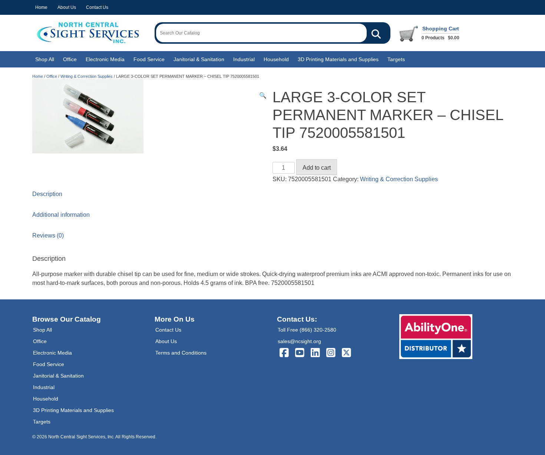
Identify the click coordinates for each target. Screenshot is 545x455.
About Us (66, 7)
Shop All (44, 59)
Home (41, 7)
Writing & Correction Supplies (86, 76)
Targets (396, 59)
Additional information (61, 215)
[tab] (272, 194)
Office (70, 59)
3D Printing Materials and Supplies (338, 59)
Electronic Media (105, 59)
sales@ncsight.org (299, 341)
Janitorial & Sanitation (199, 59)
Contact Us (97, 7)
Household (276, 59)
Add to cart (317, 168)
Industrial (244, 59)
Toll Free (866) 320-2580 (307, 330)
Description (47, 194)
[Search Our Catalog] (376, 33)
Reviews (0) (48, 235)
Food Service (149, 59)
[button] (263, 95)
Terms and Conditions (181, 353)
